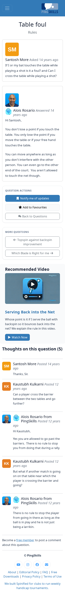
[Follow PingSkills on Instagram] (28, 565)
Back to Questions (34, 216)
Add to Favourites (34, 207)
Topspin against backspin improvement (34, 242)
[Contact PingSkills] (47, 565)
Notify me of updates (34, 198)
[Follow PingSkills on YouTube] (18, 565)
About (12, 572)
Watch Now (19, 337)
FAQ (45, 572)
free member (25, 540)
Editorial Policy (29, 572)
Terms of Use (53, 576)
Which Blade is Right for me (31, 253)
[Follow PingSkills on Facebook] (37, 565)
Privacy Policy (31, 576)
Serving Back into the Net (30, 311)
